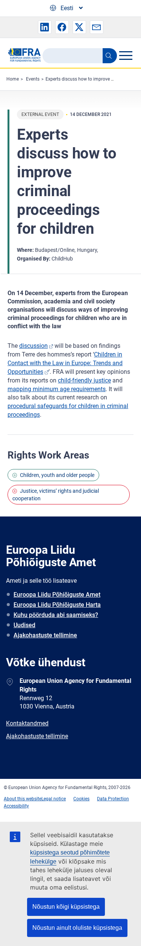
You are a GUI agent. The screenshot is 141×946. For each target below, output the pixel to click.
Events (32, 79)
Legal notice (53, 798)
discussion (33, 345)
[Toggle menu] (125, 55)
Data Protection (113, 798)
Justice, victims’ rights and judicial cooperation (55, 494)
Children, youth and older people (57, 475)
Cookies (81, 798)
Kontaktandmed (27, 723)
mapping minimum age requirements (57, 389)
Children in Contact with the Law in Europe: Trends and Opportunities (65, 363)
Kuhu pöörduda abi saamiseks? (56, 614)
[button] (45, 27)
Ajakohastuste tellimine (45, 635)
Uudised (24, 625)
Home (12, 79)
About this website (22, 798)
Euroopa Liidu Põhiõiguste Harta (57, 604)
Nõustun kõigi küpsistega (66, 906)
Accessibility (16, 806)
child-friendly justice (84, 380)
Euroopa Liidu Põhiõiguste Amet (57, 594)
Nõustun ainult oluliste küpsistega (77, 928)
